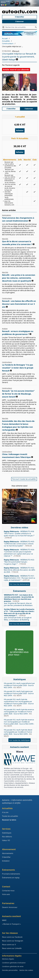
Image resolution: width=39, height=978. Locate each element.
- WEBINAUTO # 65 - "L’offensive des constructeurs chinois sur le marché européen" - (19, 543)
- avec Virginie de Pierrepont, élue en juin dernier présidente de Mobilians (19, 600)
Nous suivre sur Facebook (12, 937)
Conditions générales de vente (12, 966)
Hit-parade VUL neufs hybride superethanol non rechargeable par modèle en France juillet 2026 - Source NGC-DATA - (19, 702)
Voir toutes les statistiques (19, 740)
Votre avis (6, 894)
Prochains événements (11, 874)
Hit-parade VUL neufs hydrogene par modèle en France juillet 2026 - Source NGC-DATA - (19, 693)
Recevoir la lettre (9, 820)
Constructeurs (7, 43)
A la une (5, 812)
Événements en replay (10, 877)
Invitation (6, 861)
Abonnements (7, 853)
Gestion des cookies (26, 970)
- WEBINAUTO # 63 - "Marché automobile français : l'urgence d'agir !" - (19, 562)
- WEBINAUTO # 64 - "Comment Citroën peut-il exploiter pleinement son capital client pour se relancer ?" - (19, 552)
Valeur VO (6, 840)
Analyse (4, 329)
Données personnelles (10, 970)
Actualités (6, 41)
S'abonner (19, 21)
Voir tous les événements (19, 584)
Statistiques (6, 833)
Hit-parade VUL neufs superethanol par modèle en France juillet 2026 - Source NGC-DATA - (19, 685)
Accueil (5, 38)
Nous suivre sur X (9, 944)
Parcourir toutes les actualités (24, 479)
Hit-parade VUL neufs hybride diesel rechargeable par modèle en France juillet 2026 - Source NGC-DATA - (18, 733)
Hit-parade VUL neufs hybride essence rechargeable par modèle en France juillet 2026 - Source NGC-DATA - (19, 712)
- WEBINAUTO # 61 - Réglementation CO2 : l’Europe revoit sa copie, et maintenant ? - (19, 578)
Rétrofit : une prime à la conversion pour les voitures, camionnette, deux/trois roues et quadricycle (18, 278)
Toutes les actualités (10, 816)
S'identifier (19, 17)
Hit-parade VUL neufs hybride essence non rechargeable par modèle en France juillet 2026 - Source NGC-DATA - (19, 723)
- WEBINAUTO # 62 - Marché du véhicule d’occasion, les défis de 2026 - (19, 570)
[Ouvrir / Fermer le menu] (3, 27)
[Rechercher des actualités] (36, 27)
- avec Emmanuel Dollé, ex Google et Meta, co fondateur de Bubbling (19, 614)
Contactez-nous (8, 890)
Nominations (6, 215)
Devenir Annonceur (9, 907)
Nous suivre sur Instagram (12, 941)
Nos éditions (7, 836)
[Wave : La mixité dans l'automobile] (19, 759)
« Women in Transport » (11, 924)
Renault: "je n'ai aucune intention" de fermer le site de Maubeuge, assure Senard (18, 394)
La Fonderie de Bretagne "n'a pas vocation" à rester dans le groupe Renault (17, 368)
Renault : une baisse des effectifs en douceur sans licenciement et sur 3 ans (19, 304)
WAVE (4, 920)
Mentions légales (8, 959)
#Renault (15, 51)
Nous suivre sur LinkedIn (12, 948)
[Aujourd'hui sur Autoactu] (19, 11)
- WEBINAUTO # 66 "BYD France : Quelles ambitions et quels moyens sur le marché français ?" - (19, 534)
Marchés (5, 239)
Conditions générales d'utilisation (14, 963)
